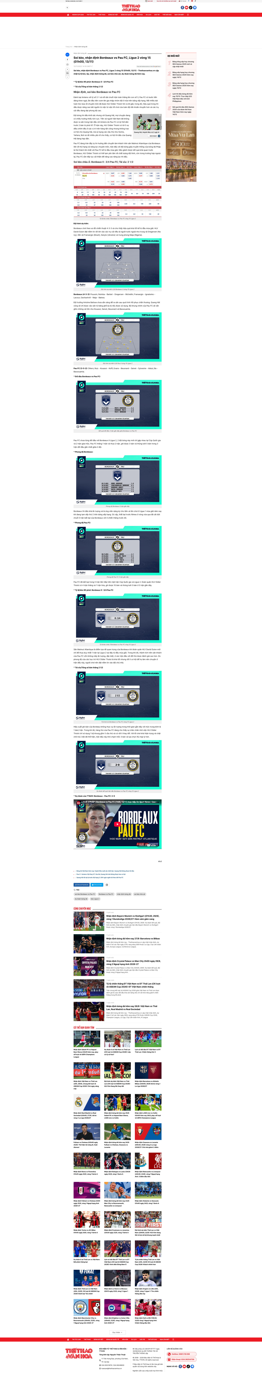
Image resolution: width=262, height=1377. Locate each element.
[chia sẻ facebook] (67, 59)
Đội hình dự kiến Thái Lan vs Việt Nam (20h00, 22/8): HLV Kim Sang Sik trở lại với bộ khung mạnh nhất (148, 1232)
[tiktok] (190, 7)
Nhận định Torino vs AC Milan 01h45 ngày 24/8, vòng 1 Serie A (86, 1231)
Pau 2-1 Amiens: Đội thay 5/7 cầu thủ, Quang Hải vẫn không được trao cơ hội (101, 874)
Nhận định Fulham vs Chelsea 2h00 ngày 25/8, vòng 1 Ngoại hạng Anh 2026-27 (87, 1203)
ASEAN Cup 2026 (78, 15)
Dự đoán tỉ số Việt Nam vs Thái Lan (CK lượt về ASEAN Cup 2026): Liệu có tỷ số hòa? (117, 1052)
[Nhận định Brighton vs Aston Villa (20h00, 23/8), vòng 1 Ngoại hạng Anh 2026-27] (117, 1307)
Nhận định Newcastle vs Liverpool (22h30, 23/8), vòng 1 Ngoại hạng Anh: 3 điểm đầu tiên (147, 1174)
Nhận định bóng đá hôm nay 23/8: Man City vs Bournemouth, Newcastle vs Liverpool (116, 1203)
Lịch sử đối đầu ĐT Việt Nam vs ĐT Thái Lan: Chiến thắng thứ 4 (148, 1051)
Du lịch (148, 15)
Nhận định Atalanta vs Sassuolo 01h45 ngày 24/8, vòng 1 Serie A (147, 1202)
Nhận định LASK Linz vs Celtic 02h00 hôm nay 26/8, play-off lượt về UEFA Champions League (148, 1115)
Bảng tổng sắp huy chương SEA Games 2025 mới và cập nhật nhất (183, 64)
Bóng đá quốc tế (127, 15)
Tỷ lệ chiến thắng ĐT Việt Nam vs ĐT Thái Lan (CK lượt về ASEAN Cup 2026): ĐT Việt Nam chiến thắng (133, 985)
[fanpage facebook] (182, 7)
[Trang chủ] (68, 15)
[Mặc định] (67, 73)
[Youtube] (192, 1)
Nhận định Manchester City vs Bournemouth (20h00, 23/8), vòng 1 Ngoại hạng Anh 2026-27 (86, 1320)
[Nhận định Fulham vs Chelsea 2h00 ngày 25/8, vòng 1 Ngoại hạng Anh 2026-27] (87, 1190)
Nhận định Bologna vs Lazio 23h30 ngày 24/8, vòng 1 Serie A (117, 1173)
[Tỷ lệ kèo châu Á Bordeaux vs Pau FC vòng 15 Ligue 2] (118, 191)
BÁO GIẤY (150, 1)
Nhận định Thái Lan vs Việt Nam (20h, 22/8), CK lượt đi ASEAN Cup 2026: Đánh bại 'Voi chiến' (86, 1291)
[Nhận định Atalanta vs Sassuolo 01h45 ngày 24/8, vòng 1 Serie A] (148, 1190)
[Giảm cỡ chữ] (67, 77)
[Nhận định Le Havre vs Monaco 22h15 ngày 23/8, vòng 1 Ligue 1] (117, 1278)
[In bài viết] (67, 64)
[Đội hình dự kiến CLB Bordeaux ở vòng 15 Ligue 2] (118, 263)
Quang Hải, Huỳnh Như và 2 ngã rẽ (146, 132)
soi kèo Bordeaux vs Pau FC (85, 894)
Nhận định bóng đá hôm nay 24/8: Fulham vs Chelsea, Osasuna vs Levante (116, 1144)
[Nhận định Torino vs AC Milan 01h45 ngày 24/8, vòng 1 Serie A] (87, 1219)
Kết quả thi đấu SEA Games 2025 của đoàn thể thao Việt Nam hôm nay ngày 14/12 (183, 110)
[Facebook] (188, 1)
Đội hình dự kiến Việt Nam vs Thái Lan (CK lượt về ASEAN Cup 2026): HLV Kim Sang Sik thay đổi (117, 1083)
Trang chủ (69, 46)
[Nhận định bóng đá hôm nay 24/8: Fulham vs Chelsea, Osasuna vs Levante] (117, 1131)
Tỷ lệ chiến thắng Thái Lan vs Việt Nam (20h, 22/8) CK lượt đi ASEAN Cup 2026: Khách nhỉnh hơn (148, 1262)
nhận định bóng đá (124, 894)
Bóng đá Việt (113, 15)
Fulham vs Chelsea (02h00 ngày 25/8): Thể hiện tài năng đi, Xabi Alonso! (86, 1144)
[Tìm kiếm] (67, 7)
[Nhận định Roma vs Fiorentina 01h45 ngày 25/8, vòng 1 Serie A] (87, 1161)
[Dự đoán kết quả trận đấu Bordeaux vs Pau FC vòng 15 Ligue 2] (118, 764)
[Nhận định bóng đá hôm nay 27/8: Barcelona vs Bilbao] (89, 943)
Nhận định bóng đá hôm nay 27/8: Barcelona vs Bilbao (133, 938)
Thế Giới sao (167, 15)
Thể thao (101, 15)
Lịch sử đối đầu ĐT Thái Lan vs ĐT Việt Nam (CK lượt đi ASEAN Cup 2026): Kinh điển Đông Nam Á (116, 1262)
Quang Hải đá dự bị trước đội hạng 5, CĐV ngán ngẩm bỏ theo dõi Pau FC (100, 877)
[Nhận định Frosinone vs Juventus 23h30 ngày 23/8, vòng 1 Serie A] (117, 1219)
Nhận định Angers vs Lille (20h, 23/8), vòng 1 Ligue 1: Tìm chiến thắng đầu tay (147, 1291)
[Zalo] (194, 7)
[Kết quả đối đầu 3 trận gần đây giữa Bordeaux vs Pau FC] (118, 404)
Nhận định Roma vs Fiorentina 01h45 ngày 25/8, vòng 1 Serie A (86, 1173)
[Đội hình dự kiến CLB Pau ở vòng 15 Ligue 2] (118, 337)
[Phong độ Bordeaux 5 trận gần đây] (118, 480)
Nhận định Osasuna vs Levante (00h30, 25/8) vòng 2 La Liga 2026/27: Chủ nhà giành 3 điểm (146, 1144)
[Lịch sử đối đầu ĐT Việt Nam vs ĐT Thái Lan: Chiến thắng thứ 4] (148, 1039)
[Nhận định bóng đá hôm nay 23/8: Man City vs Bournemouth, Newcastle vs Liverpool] (117, 1190)
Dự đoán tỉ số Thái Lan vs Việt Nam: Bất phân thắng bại (87, 1261)
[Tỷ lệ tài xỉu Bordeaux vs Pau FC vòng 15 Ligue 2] (118, 695)
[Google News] (149, 67)
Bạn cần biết (179, 15)
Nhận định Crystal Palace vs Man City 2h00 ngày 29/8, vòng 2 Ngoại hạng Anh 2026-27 (133, 962)
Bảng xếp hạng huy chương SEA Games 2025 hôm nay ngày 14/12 (183, 74)
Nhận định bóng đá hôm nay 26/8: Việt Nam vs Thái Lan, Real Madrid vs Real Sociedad (131, 1008)
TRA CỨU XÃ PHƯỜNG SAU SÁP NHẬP (166, 1)
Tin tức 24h (91, 15)
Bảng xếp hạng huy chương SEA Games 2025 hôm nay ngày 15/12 (183, 85)
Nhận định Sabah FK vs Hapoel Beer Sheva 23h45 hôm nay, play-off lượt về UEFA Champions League (86, 1053)
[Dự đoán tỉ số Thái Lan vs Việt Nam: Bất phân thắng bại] (87, 1248)
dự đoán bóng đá (81, 899)
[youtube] (186, 7)
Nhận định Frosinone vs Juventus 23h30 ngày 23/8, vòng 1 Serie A (116, 1231)
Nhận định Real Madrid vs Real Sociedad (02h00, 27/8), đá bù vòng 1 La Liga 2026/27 (85, 1115)
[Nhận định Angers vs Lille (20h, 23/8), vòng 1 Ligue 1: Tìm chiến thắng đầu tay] (148, 1278)
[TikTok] (195, 1)
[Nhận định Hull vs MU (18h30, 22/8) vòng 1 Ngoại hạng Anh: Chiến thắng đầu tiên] (148, 1307)
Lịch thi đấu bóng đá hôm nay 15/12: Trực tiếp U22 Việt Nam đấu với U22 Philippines (183, 97)
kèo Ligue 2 (95, 899)
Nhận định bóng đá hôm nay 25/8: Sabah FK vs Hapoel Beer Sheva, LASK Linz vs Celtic (116, 1115)
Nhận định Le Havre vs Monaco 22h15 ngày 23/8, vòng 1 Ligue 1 (116, 1290)
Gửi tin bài (183, 1)
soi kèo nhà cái (139, 894)
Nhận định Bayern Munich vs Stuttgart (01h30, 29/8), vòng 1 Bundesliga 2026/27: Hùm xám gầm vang (132, 917)
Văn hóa (140, 15)
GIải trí (156, 15)
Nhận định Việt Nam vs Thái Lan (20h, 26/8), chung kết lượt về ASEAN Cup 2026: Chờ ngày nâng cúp (86, 1085)
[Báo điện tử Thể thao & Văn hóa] (131, 7)
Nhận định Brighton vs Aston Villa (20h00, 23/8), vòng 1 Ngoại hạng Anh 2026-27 (116, 1320)
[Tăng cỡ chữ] (67, 69)
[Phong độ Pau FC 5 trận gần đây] (118, 550)
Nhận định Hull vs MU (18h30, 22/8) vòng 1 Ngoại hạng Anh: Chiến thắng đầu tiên (146, 1320)
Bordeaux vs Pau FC (106, 894)
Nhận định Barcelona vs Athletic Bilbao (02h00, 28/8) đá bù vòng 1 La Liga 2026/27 (147, 1083)
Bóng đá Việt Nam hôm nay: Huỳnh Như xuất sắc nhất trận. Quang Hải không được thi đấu (105, 871)
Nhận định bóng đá (80, 46)
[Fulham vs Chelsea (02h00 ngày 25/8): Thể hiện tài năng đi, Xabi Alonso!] (87, 1131)
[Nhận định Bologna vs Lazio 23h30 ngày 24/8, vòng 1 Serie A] (117, 1161)
